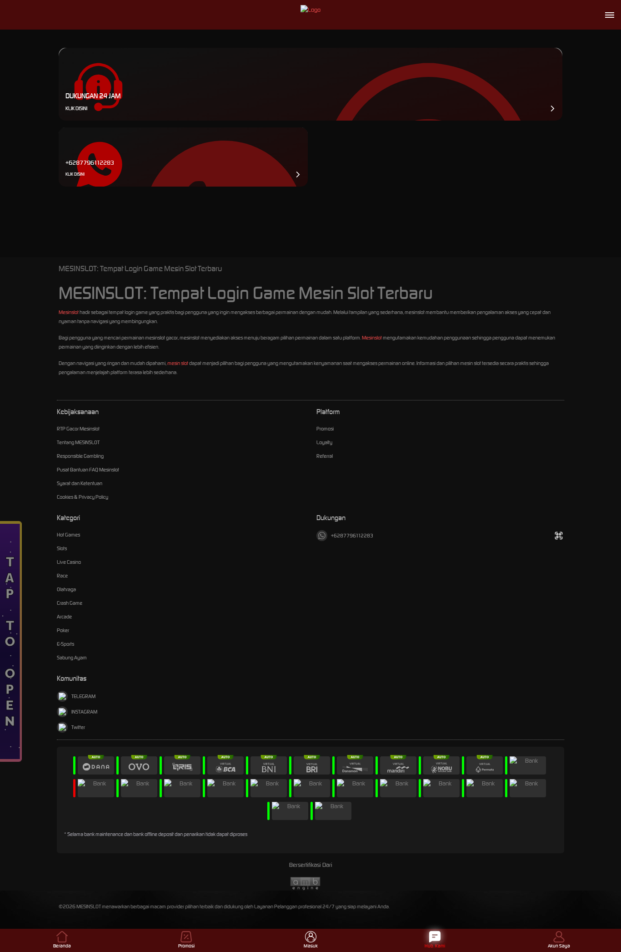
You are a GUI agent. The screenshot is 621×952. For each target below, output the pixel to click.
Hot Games (68, 535)
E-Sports (65, 644)
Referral (324, 456)
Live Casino (69, 562)
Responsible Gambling (80, 456)
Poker (63, 630)
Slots (62, 548)
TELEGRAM (83, 696)
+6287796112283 (352, 535)
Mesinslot (69, 312)
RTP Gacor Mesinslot (78, 428)
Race (62, 575)
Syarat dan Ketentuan (79, 483)
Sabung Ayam (72, 657)
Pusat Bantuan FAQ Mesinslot (88, 469)
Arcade (64, 616)
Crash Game (69, 603)
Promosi (325, 428)
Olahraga (66, 589)
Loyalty (324, 442)
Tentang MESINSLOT (78, 442)
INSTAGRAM (84, 712)
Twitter (78, 727)
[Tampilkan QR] (558, 536)
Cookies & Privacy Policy (82, 497)
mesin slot (177, 363)
